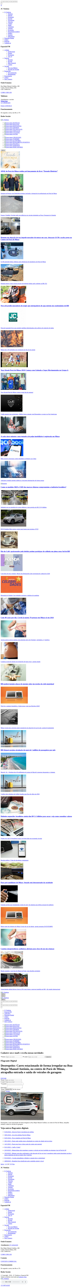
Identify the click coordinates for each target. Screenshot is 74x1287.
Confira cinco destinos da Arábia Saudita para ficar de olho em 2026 (20, 794)
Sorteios (10, 35)
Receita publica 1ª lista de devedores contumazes (14, 860)
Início (2, 1164)
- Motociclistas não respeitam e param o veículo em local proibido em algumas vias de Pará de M (35, 1150)
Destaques (11, 17)
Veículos (10, 22)
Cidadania (11, 27)
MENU (3, 150)
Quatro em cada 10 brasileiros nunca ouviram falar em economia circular (21, 838)
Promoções (7, 71)
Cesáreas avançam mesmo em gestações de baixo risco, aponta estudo (20, 661)
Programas (11, 55)
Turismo (10, 28)
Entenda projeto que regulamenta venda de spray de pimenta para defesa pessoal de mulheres (27, 905)
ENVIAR (3, 1078)
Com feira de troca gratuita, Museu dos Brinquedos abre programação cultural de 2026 (25, 573)
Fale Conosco (8, 79)
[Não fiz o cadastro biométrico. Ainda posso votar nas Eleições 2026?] (14, 703)
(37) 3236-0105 (13, 1245)
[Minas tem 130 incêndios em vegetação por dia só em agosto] (12, 346)
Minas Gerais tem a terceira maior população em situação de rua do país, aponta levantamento (27, 728)
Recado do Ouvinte (13, 69)
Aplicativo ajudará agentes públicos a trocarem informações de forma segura (22, 480)
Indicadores (11, 36)
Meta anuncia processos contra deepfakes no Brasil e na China (18, 458)
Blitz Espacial (12, 63)
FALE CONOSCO (6, 106)
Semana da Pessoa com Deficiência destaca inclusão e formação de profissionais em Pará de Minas (29, 193)
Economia (11, 30)
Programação (8, 76)
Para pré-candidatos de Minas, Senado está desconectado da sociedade (27, 882)
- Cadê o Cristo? (12, 1147)
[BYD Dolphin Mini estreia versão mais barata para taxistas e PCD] (13, 526)
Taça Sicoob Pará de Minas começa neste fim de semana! (17, 392)
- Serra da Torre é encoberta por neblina (19, 1132)
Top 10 (10, 56)
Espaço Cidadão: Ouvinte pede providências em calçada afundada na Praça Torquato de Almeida (28, 215)
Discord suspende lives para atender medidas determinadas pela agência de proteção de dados (27, 328)
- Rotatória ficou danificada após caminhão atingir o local (24, 1161)
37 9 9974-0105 (5, 1285)
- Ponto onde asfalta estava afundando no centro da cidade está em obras (28, 1141)
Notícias (10, 14)
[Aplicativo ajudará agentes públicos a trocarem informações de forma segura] (13, 477)
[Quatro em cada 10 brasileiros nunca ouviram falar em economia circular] (12, 835)
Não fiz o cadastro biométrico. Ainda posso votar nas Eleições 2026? (20, 706)
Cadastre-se (7, 43)
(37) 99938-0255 (5, 102)
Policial (10, 15)
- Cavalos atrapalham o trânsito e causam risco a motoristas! (24, 1158)
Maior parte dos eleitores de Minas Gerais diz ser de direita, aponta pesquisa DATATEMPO (27, 926)
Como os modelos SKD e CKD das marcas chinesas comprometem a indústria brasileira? (33, 487)
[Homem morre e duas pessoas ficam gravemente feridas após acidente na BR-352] (12, 280)
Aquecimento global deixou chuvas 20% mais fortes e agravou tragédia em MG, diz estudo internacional (30, 989)
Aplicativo (7, 1013)
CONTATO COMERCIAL (9, 1261)
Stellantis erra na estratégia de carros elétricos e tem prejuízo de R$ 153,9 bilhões (24, 507)
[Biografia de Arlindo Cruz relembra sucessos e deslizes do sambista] (11, 592)
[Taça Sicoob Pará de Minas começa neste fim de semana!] (13, 389)
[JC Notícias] (5, 120)
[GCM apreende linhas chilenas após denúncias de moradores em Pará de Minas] (12, 258)
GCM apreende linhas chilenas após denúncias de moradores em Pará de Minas (23, 262)
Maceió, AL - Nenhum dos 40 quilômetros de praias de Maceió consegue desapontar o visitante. (28, 772)
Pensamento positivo (14, 31)
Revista (10, 61)
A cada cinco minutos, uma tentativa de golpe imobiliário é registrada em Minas (30, 436)
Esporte (10, 18)
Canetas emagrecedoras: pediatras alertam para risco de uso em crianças (27, 949)
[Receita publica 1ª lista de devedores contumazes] (13, 857)
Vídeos (6, 40)
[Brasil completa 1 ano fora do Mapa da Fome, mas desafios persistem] (12, 968)
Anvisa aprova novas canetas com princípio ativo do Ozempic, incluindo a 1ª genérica (25, 640)
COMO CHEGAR (6, 92)
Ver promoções (12, 73)
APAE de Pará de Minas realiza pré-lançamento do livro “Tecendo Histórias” (29, 171)
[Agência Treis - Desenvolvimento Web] (22, 1277)
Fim (13, 1164)
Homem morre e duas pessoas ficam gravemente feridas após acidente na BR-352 (24, 283)
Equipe (10, 53)
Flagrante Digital (9, 38)
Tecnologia (11, 20)
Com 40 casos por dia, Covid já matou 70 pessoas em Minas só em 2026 (27, 618)
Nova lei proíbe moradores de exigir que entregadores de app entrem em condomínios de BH (35, 306)
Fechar (8, 1091)
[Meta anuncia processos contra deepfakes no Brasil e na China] (12, 455)
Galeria (10, 64)
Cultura (10, 23)
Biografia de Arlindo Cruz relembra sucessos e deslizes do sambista (20, 595)
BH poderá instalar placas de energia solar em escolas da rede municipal (27, 684)
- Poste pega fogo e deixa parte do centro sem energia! (23, 1144)
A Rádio (6, 50)
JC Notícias (7, 12)
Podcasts (6, 41)
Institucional (11, 51)
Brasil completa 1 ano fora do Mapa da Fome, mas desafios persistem (20, 971)
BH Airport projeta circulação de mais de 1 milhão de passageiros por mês (28, 750)
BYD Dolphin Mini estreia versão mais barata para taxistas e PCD (19, 529)
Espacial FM (8, 1012)
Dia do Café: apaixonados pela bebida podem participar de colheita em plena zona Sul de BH (35, 551)
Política (10, 33)
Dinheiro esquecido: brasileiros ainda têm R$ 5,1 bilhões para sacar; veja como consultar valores (36, 816)
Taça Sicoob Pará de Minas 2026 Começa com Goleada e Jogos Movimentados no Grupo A (34, 370)
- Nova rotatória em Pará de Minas (17, 1138)
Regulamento (12, 74)
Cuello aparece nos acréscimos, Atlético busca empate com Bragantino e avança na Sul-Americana (29, 414)
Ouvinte (6, 66)
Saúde (9, 25)
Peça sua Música (12, 68)
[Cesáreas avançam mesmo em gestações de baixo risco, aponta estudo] (9, 658)
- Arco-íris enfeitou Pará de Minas (17, 1135)
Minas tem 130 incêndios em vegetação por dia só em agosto (18, 350)
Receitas (10, 60)
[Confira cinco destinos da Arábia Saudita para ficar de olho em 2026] (13, 791)
